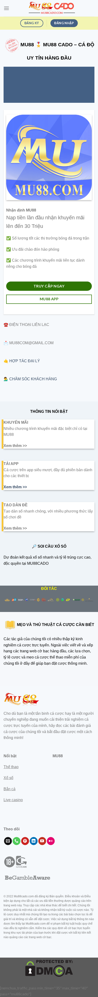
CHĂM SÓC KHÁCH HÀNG (33, 379)
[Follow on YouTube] (42, 841)
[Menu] (6, 8)
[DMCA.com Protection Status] (49, 968)
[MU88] (52, 8)
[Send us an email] (8, 841)
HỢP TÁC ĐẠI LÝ (24, 361)
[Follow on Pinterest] (25, 841)
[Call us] (16, 841)
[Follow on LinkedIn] (34, 841)
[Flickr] (51, 841)
